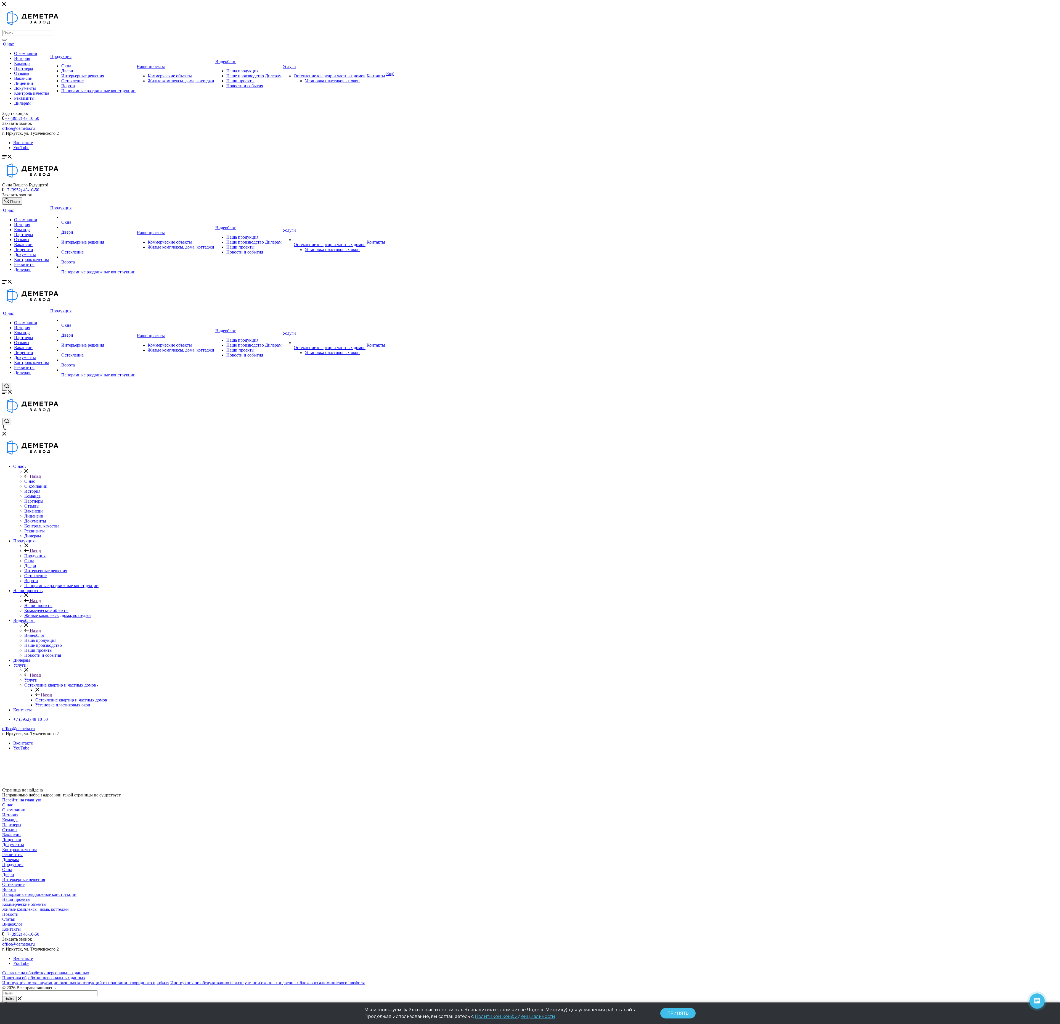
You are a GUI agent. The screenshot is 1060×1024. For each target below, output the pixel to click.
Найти (9, 999)
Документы (25, 88)
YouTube (21, 147)
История (22, 58)
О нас (8, 44)
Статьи (8, 919)
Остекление (72, 80)
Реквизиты (24, 98)
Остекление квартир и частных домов (329, 75)
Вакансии (23, 78)
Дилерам (22, 103)
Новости (10, 914)
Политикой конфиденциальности (515, 1016)
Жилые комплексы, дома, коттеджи (181, 80)
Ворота (68, 85)
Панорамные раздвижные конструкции (98, 90)
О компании (25, 53)
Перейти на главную (21, 800)
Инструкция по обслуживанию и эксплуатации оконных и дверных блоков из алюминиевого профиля (267, 982)
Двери (67, 70)
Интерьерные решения (82, 75)
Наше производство (245, 75)
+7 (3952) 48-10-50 (22, 118)
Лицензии (23, 83)
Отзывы (21, 73)
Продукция (60, 56)
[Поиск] (4, 40)
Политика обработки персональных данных (43, 977)
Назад (35, 476)
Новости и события (244, 85)
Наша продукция (242, 70)
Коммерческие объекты (170, 75)
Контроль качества (31, 93)
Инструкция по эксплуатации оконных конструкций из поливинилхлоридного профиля (85, 982)
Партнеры (23, 68)
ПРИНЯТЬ (678, 1013)
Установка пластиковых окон (332, 80)
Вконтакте (23, 142)
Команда (22, 63)
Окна (66, 66)
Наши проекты (151, 66)
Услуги (289, 66)
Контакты (376, 75)
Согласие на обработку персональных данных (45, 972)
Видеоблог (225, 61)
